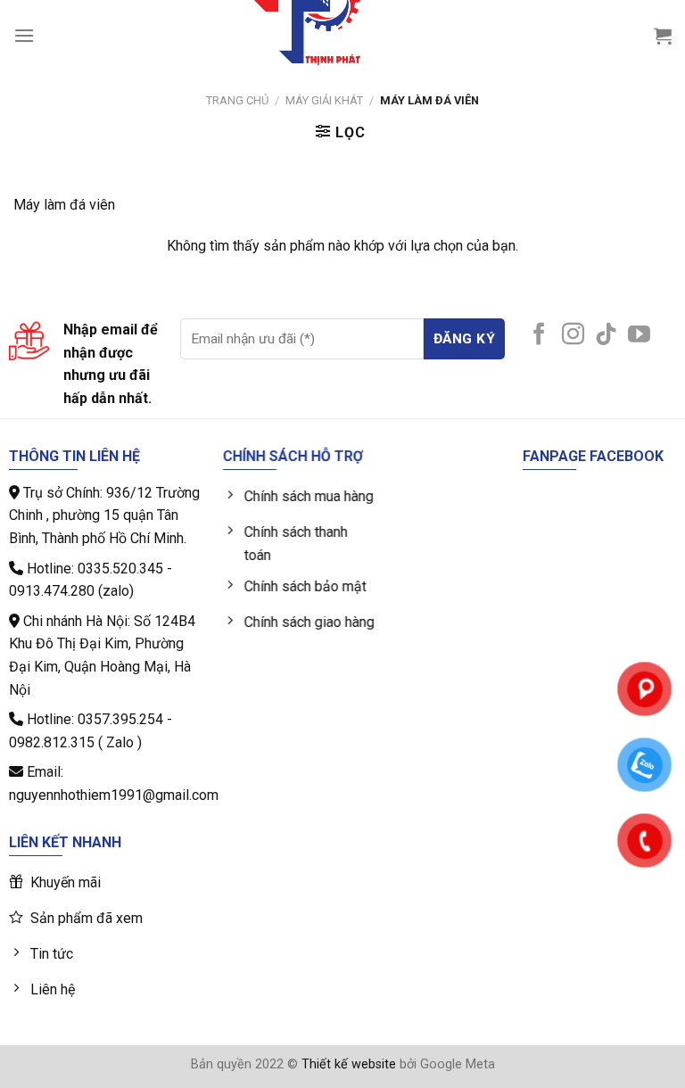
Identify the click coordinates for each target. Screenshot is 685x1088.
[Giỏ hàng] (663, 35)
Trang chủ (237, 100)
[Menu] (24, 35)
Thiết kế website (348, 1064)
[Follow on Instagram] (573, 335)
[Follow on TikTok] (606, 335)
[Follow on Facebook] (539, 335)
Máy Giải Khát (324, 100)
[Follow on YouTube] (639, 335)
